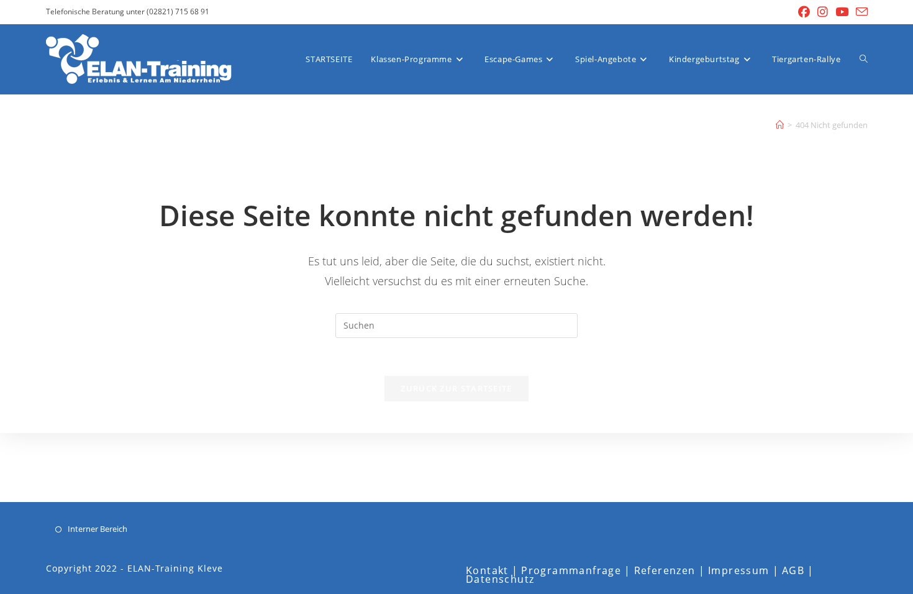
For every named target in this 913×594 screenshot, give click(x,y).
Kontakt (487, 570)
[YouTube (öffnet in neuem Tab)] (842, 12)
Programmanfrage (571, 570)
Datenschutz (500, 579)
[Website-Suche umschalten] (863, 59)
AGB (793, 570)
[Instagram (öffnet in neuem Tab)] (823, 12)
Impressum (739, 570)
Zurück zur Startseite (456, 388)
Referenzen (665, 570)
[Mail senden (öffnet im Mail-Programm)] (860, 12)
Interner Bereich (97, 528)
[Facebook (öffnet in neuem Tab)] (804, 12)
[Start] (780, 124)
